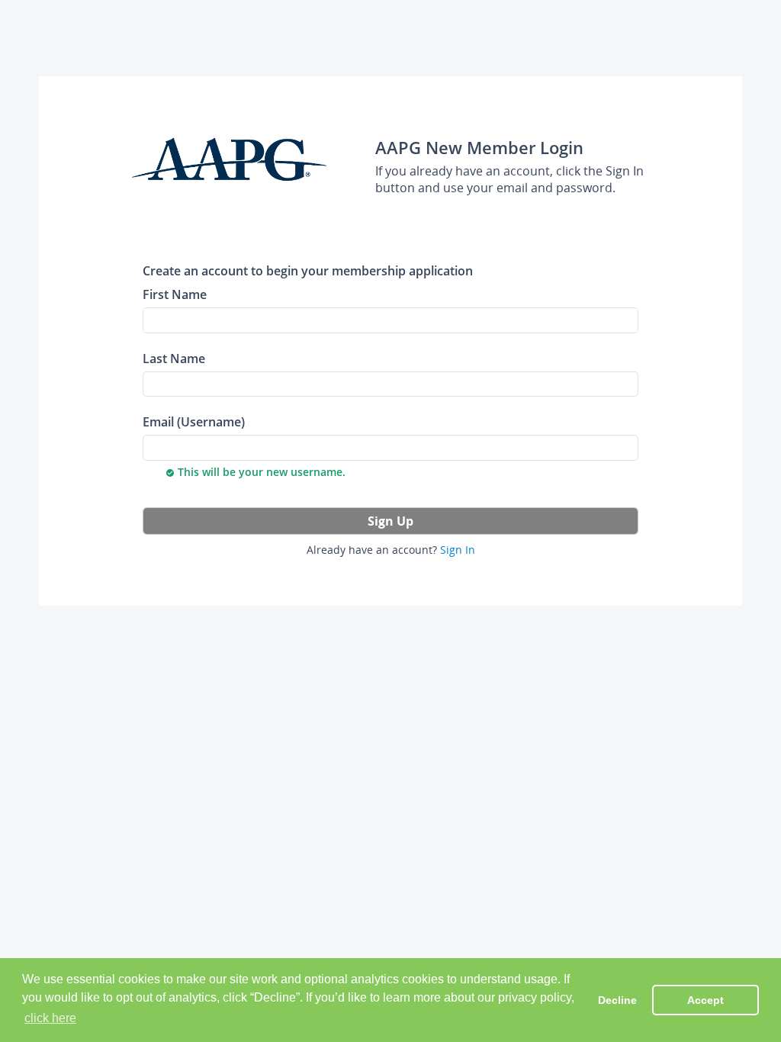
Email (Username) (194, 421)
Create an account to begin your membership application (308, 270)
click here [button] (50, 1017)
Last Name (174, 358)
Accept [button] (705, 1000)
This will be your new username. (256, 472)
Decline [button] (617, 1000)
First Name (175, 294)
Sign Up (390, 521)
